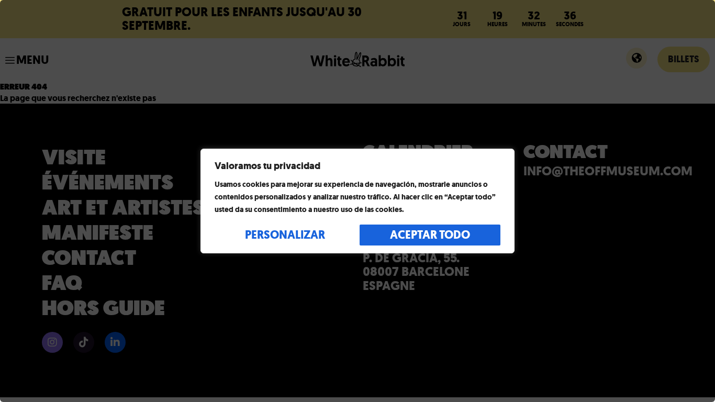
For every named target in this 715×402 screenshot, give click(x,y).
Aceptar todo (430, 234)
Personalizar (285, 234)
